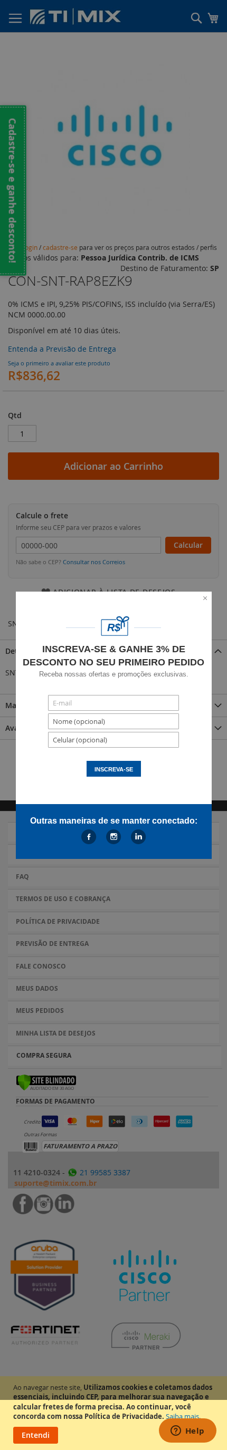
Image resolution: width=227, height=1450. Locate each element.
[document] (114, 1413)
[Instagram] (113, 836)
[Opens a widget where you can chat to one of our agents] (187, 1431)
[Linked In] (138, 836)
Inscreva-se (113, 769)
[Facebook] (89, 836)
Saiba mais (182, 1416)
